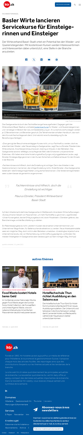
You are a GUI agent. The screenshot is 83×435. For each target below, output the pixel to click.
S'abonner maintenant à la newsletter (48, 429)
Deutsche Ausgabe (63, 4)
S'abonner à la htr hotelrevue (17, 424)
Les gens (48, 401)
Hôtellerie (9, 401)
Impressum (12, 433)
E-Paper (8, 414)
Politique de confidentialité (28, 433)
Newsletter (19, 414)
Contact (4, 433)
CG (18, 433)
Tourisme (38, 401)
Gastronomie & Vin (24, 401)
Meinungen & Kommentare (16, 404)
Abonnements (11, 427)
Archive (23, 427)
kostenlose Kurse (41, 127)
